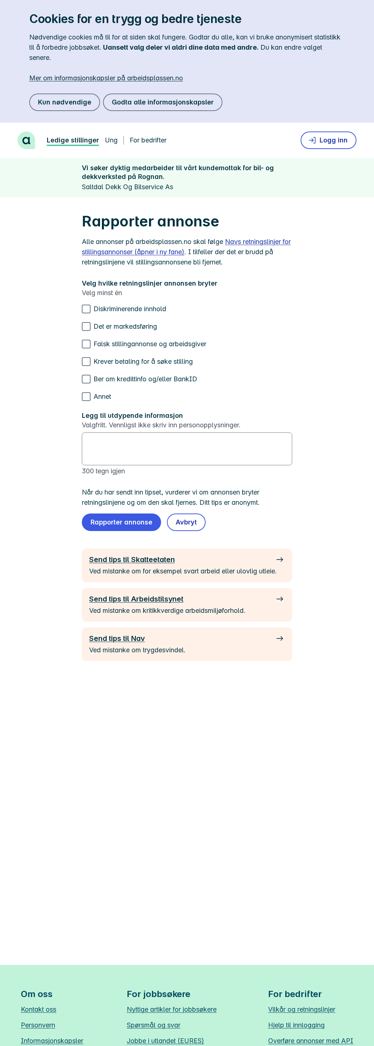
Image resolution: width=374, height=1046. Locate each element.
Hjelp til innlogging (296, 1025)
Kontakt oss (38, 1009)
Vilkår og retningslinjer (301, 1009)
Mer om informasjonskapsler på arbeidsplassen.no (106, 78)
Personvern (38, 1025)
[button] (186, 522)
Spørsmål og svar (153, 1025)
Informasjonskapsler (52, 1041)
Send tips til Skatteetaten (132, 559)
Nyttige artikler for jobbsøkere (172, 1009)
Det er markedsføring (125, 326)
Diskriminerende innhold (130, 309)
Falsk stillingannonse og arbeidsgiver (150, 344)
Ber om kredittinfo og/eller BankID (145, 379)
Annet (102, 396)
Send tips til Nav (117, 638)
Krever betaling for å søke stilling (143, 361)
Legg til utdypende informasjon (132, 415)
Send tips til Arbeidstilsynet (136, 599)
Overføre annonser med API (310, 1041)
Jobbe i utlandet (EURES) (165, 1041)
